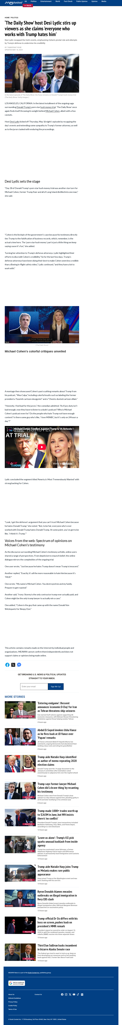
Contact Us (38, 994)
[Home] (14, 3)
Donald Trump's (24, 107)
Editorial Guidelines (14, 998)
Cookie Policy (12, 1005)
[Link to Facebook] (62, 994)
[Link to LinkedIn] (82, 994)
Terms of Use (12, 1009)
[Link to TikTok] (78, 995)
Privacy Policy (12, 1002)
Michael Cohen (53, 111)
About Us (11, 994)
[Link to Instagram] (66, 994)
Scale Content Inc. (34, 973)
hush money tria (47, 107)
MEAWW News (13, 973)
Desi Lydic (14, 121)
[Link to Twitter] (70, 994)
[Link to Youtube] (74, 994)
